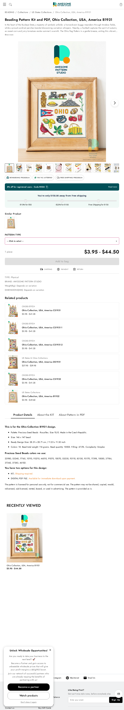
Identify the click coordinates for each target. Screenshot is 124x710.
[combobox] (59, 241)
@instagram (56, 677)
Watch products (29, 695)
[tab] (23, 414)
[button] (18, 177)
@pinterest (74, 677)
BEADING (9, 12)
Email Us (91, 677)
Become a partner (28, 687)
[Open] (116, 241)
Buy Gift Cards (44, 708)
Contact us (9, 708)
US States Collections (42, 12)
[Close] (50, 650)
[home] (62, 4)
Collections (23, 12)
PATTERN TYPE (13, 234)
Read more (112, 187)
